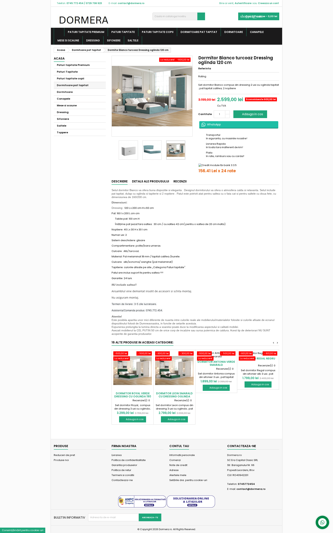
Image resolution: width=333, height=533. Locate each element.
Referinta (204, 68)
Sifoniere (113, 40)
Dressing (93, 40)
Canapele (257, 32)
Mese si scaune (68, 40)
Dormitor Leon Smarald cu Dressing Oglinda (174, 394)
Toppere (62, 132)
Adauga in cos (250, 114)
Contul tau (179, 446)
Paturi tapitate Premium (86, 32)
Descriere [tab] (120, 181)
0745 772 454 (74, 3)
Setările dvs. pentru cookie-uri (188, 480)
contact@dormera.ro (131, 3)
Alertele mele (177, 475)
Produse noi (61, 460)
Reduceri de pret (64, 455)
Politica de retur (121, 470)
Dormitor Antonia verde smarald (216, 363)
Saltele (133, 40)
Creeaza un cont (268, 3)
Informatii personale (182, 455)
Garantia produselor (124, 465)
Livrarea (117, 455)
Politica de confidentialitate (129, 460)
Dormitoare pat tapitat (199, 32)
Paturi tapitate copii (157, 32)
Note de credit (178, 465)
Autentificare (243, 3)
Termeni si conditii (123, 475)
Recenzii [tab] (180, 181)
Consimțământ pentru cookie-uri (22, 530)
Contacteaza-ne (122, 480)
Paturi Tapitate (123, 32)
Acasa (59, 58)
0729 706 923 (94, 3)
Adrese (174, 470)
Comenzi (175, 460)
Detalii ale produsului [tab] (150, 181)
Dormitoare (233, 32)
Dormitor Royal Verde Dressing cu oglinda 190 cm (132, 396)
